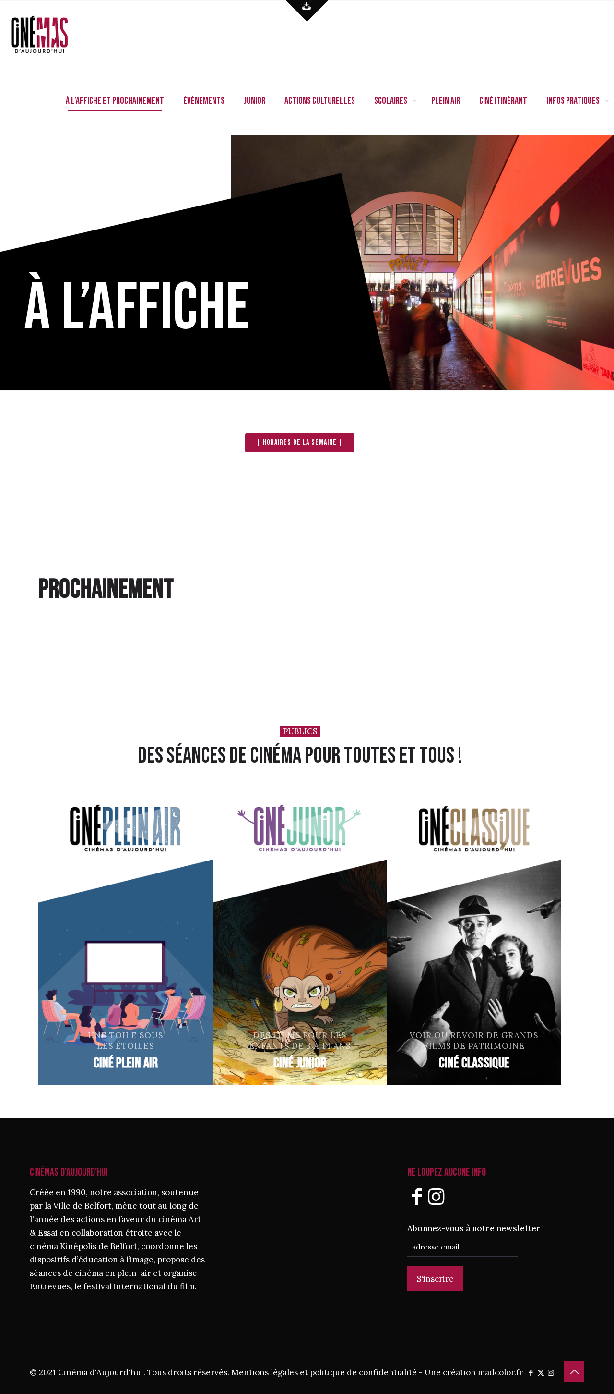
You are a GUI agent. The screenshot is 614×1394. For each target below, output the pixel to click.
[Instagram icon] (551, 1372)
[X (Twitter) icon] (540, 1372)
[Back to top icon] (574, 1371)
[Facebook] (416, 1196)
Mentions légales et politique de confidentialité (324, 1372)
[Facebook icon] (530, 1372)
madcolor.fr (500, 1372)
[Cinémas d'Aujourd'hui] (55, 33)
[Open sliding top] (307, 11)
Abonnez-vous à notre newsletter (474, 1228)
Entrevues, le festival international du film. (113, 1286)
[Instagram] (436, 1196)
